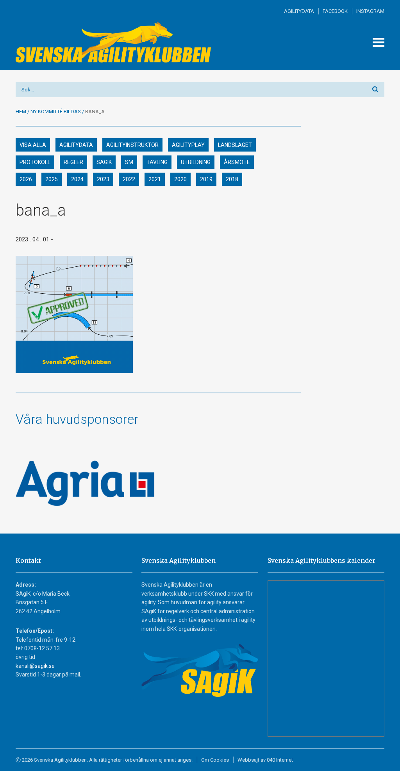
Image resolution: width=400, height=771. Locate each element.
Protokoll (35, 162)
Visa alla (33, 145)
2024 (77, 179)
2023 (103, 179)
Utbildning (196, 162)
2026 (26, 179)
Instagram (370, 11)
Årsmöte (237, 162)
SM (129, 162)
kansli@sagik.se (35, 666)
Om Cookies (215, 760)
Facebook (335, 11)
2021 (154, 179)
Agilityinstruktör (132, 145)
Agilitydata (299, 11)
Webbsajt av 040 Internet (265, 760)
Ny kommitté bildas (55, 111)
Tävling (157, 162)
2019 (206, 179)
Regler (73, 162)
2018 (232, 179)
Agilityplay (188, 145)
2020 (180, 179)
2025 (51, 179)
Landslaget (235, 145)
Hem (21, 111)
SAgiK (104, 162)
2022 (129, 179)
